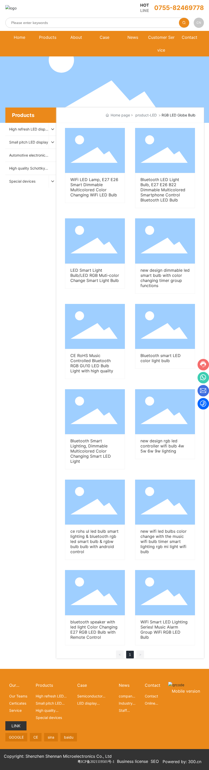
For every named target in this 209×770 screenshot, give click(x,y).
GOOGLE (16, 737)
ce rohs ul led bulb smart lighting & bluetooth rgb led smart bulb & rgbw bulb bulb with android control (94, 541)
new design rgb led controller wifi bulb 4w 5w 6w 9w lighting (162, 446)
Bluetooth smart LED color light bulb (160, 358)
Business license (132, 761)
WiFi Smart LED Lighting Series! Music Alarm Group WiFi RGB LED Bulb (164, 629)
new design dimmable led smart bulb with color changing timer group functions (165, 278)
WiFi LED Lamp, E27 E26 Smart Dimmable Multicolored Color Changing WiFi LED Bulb (94, 187)
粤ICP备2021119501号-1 (95, 762)
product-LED (146, 115)
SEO (155, 761)
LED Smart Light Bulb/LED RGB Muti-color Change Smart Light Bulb (94, 275)
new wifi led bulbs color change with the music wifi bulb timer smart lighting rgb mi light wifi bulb (163, 541)
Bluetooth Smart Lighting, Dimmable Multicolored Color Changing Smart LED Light (90, 451)
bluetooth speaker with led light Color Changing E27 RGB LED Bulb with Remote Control (93, 629)
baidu (68, 737)
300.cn (194, 761)
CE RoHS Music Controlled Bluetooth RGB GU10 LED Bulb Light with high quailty (91, 363)
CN (199, 23)
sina (51, 737)
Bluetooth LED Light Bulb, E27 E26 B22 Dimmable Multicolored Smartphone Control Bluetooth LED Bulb (162, 190)
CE (35, 737)
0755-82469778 (179, 7)
